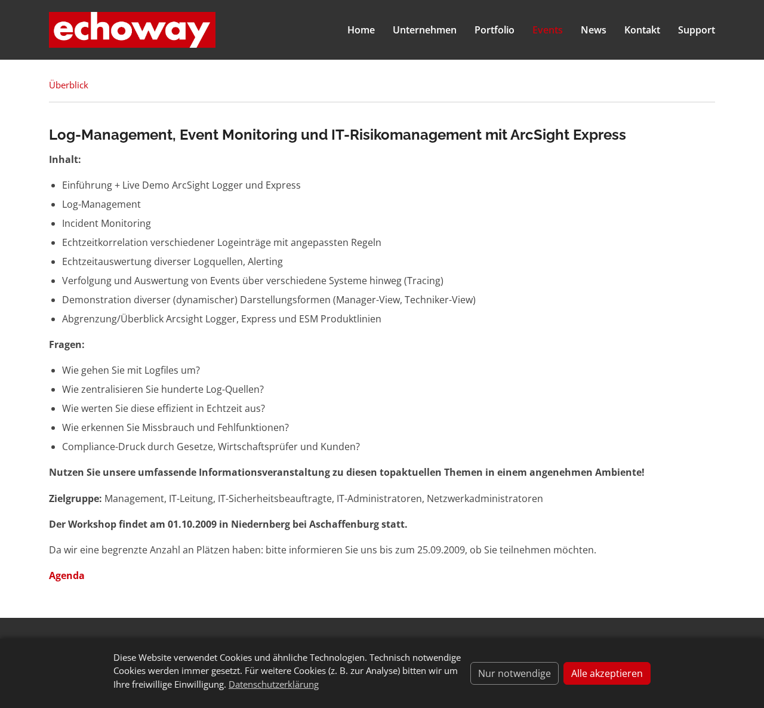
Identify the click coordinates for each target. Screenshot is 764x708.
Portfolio (495, 29)
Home (361, 29)
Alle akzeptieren (607, 673)
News (593, 29)
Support (696, 29)
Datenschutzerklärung (274, 684)
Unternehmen (425, 29)
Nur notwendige (514, 673)
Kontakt (642, 29)
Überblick (68, 85)
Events (547, 29)
